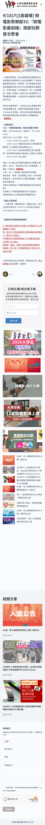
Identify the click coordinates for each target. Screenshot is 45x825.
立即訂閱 (13, 320)
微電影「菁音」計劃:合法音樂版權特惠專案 (21, 244)
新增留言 (9, 765)
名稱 (7, 741)
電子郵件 (9, 749)
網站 (6, 757)
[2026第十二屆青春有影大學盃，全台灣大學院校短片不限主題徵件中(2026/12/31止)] (22, 651)
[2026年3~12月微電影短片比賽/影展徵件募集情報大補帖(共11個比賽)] (22, 691)
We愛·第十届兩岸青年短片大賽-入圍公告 (21, 630)
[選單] (41, 5)
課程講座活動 (16, 42)
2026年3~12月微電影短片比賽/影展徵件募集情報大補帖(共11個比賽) (29, 480)
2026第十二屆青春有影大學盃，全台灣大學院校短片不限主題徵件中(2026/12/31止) (29, 470)
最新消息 (6, 42)
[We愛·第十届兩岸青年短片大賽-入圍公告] (22, 615)
